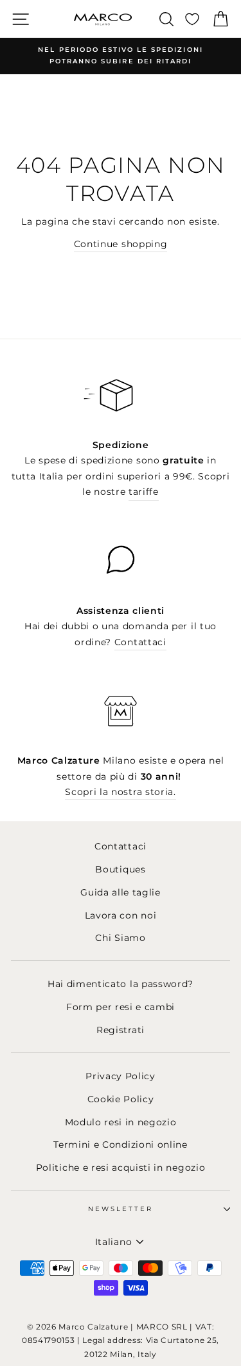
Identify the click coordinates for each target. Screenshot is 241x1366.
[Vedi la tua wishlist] (192, 19)
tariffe (144, 491)
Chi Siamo (120, 938)
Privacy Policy (120, 1076)
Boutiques (120, 869)
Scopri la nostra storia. (120, 792)
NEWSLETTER (121, 1209)
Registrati (120, 1030)
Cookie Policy (120, 1099)
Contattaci (140, 642)
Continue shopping (121, 244)
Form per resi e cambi (120, 1007)
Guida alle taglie (120, 892)
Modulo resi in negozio (121, 1122)
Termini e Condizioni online (120, 1144)
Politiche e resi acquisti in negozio (120, 1167)
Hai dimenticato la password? (120, 984)
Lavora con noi (121, 915)
